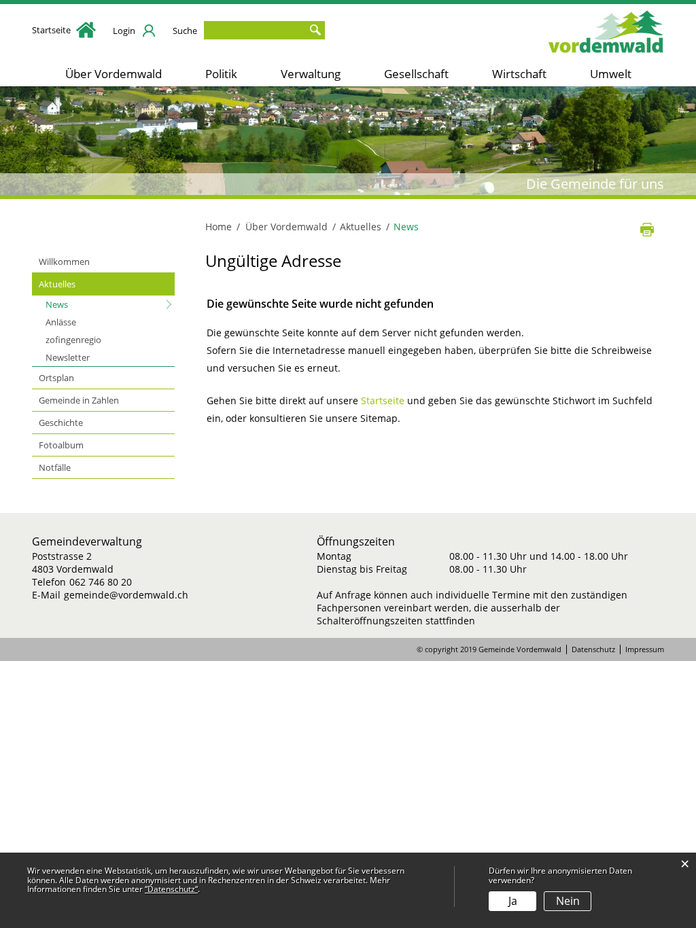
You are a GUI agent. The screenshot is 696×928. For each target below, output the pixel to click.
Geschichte (61, 422)
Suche (185, 30)
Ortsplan (56, 378)
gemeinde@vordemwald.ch (126, 594)
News (83, 304)
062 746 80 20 (100, 581)
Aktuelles (57, 284)
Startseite (52, 30)
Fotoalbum (61, 445)
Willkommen (64, 261)
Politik (221, 74)
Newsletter (68, 357)
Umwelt (610, 74)
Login (124, 30)
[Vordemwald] (606, 29)
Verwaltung (311, 74)
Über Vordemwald (113, 74)
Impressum (644, 649)
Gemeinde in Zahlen (79, 400)
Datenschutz (593, 649)
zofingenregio (73, 340)
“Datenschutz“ (171, 889)
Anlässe (61, 322)
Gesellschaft (416, 74)
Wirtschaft (519, 74)
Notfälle (55, 467)
